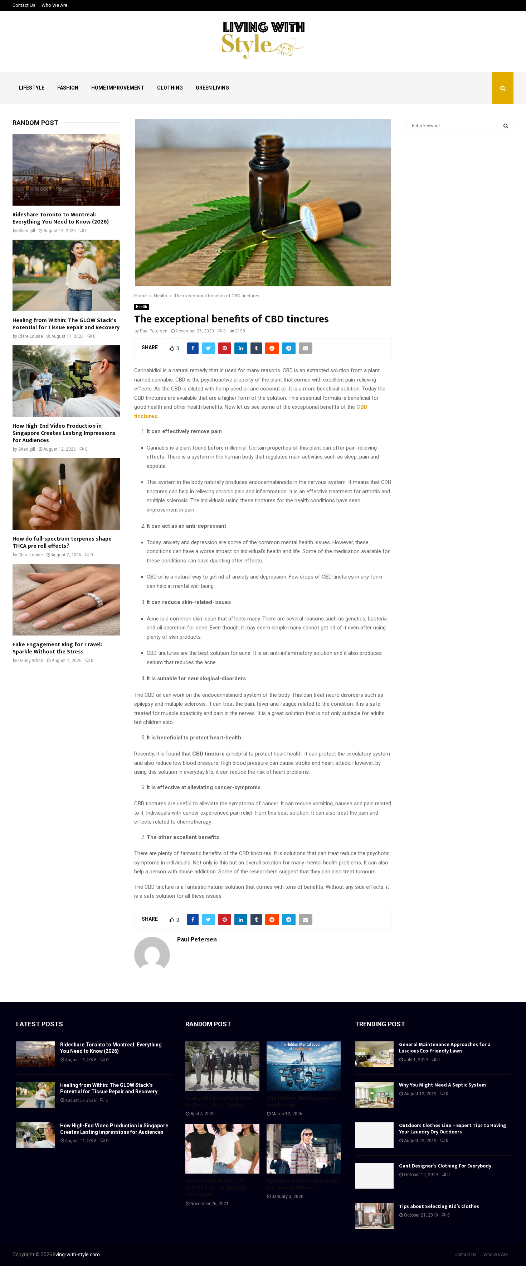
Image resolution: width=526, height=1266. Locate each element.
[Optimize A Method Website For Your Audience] (304, 1149)
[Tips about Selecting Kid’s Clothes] (374, 1216)
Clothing (170, 88)
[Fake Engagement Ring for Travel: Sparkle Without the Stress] (66, 600)
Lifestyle (31, 88)
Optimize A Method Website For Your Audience (303, 1184)
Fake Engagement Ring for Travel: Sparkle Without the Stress (57, 648)
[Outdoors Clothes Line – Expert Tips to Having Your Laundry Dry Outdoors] (374, 1135)
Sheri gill (26, 230)
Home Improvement (117, 88)
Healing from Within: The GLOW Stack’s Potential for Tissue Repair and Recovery (66, 324)
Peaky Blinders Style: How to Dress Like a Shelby (218, 1101)
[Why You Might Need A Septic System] (374, 1095)
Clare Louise (30, 336)
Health (141, 307)
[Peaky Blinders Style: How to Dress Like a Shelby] (222, 1066)
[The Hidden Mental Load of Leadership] (304, 1066)
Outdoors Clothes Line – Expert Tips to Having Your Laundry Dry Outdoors (452, 1128)
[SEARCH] (505, 126)
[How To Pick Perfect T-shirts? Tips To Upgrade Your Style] (222, 1149)
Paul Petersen (153, 331)
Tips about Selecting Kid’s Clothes (439, 1206)
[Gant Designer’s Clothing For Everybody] (374, 1176)
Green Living (212, 88)
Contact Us (24, 5)
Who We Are (54, 5)
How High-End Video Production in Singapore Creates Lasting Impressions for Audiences (64, 433)
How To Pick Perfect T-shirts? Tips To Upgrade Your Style (216, 1187)
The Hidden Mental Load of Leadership (302, 1101)
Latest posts (39, 1024)
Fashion (67, 88)
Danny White (30, 660)
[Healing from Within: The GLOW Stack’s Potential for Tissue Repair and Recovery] (66, 275)
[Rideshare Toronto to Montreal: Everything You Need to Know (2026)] (66, 170)
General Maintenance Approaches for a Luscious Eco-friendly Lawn (445, 1047)
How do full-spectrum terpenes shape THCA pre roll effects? (62, 542)
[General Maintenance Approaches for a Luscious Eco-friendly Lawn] (374, 1054)
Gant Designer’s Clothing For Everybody (445, 1166)
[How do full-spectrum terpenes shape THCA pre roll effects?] (66, 494)
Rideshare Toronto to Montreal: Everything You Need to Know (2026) (61, 218)
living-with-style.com (76, 1254)
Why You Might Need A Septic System (442, 1085)
